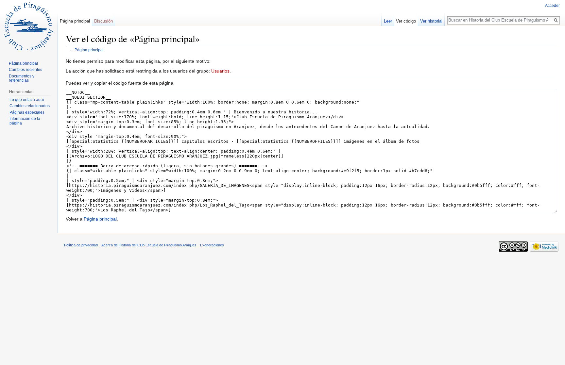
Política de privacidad (81, 245)
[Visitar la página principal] (29, 26)
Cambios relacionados (29, 106)
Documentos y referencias (21, 78)
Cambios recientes (25, 69)
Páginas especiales (26, 112)
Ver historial (431, 21)
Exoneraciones (212, 245)
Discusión (103, 21)
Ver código (406, 21)
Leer (388, 21)
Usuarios (220, 71)
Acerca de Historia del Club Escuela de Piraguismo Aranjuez (149, 245)
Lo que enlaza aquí (26, 99)
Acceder (552, 5)
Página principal (89, 50)
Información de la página (24, 120)
